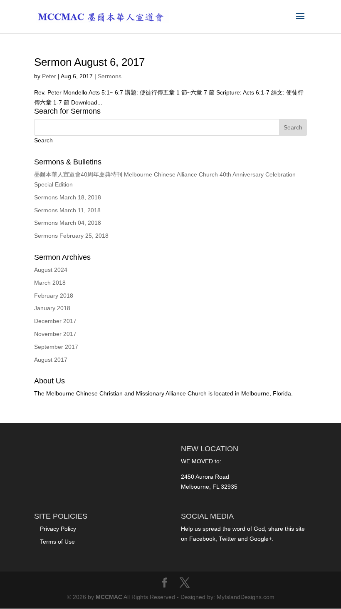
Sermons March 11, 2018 (67, 210)
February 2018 (53, 295)
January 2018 (52, 308)
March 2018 (50, 282)
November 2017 (55, 334)
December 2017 (55, 321)
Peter (49, 76)
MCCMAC (109, 597)
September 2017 (56, 346)
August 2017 (50, 359)
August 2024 (50, 269)
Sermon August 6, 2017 (89, 62)
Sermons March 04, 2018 (67, 222)
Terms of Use (57, 541)
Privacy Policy (58, 528)
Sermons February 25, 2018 (71, 235)
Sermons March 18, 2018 (67, 197)
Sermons (109, 76)
